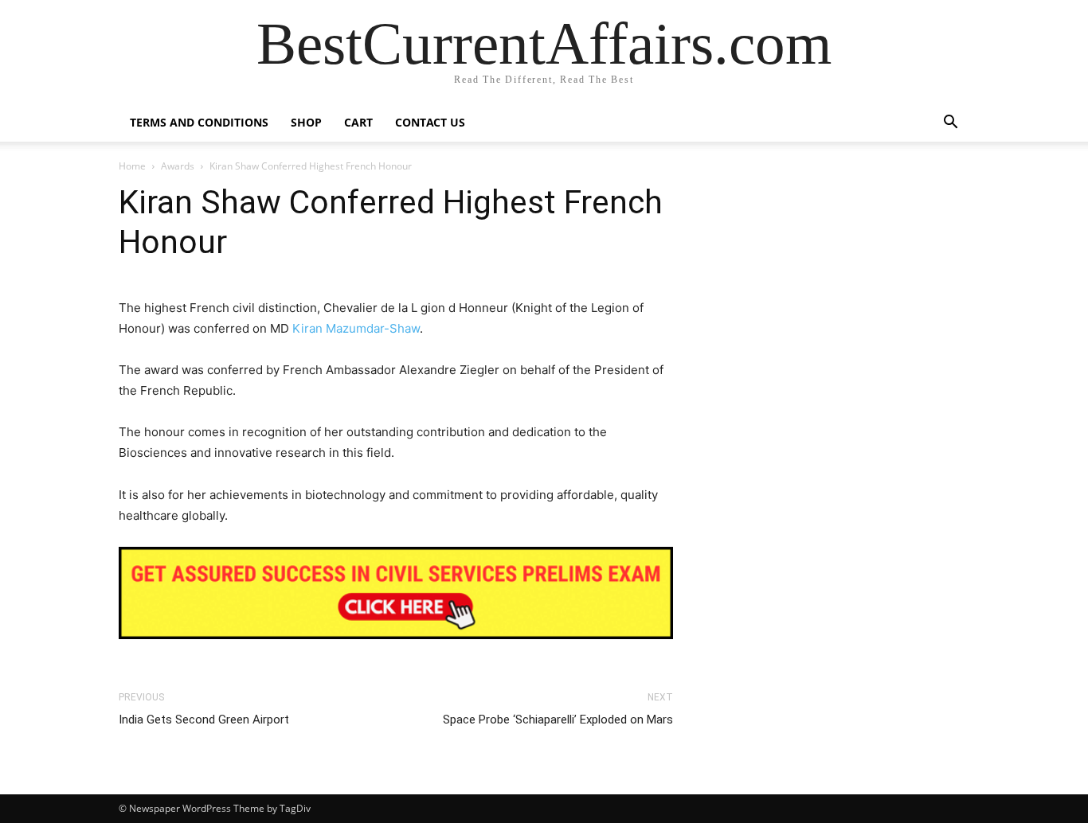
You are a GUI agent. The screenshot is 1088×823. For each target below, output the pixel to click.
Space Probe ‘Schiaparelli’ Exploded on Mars (558, 719)
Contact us (430, 122)
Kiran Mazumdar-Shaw (356, 328)
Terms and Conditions (199, 122)
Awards (177, 166)
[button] (950, 123)
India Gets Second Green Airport (204, 719)
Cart (358, 122)
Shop (306, 122)
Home (132, 166)
